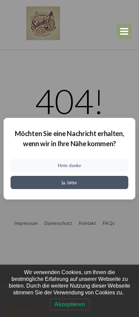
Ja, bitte (69, 182)
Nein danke (69, 165)
